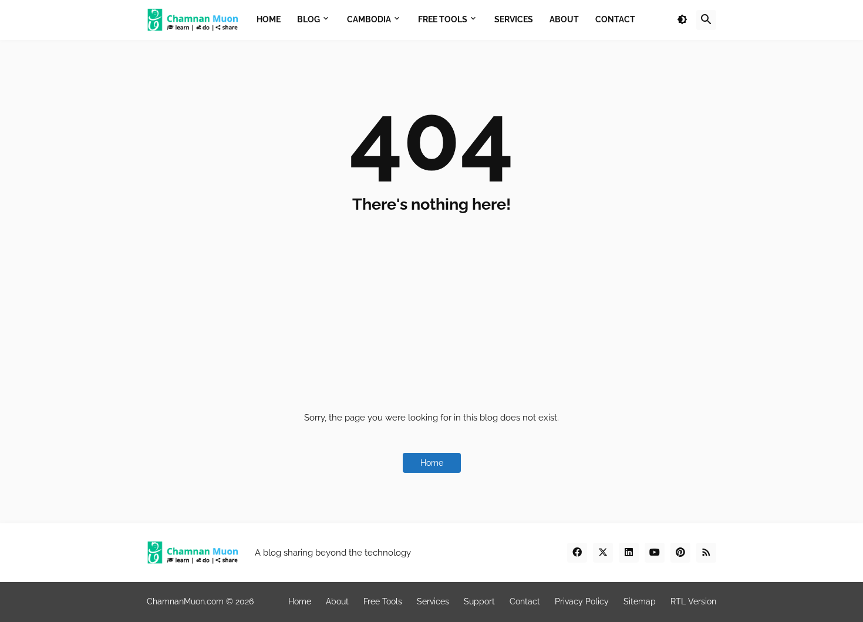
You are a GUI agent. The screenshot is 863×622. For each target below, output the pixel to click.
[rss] (706, 553)
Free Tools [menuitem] (442, 19)
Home (431, 463)
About (337, 601)
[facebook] (577, 553)
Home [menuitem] (269, 19)
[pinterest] (680, 553)
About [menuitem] (564, 19)
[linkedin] (629, 553)
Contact (525, 601)
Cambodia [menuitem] (369, 19)
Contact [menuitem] (615, 19)
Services (433, 601)
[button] (682, 20)
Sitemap (639, 601)
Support (479, 601)
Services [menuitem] (513, 19)
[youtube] (655, 553)
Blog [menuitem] (308, 19)
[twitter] (603, 553)
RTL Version (693, 601)
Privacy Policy (582, 601)
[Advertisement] (431, 307)
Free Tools (382, 601)
